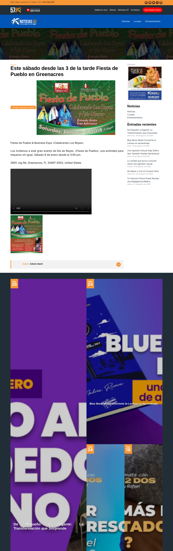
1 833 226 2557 (48, 2)
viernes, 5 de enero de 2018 (23, 108)
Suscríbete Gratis (152, 10)
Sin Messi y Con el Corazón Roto (143, 171)
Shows (113, 10)
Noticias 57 (123, 10)
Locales (137, 21)
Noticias (126, 21)
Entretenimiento (152, 21)
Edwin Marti (36, 264)
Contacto (135, 10)
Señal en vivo (101, 10)
